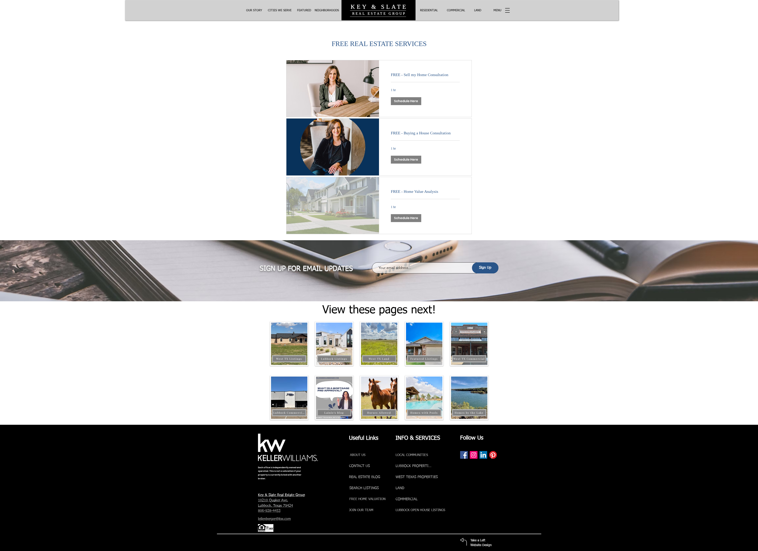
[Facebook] (464, 455)
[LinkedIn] (483, 455)
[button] (497, 10)
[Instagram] (474, 455)
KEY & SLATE (379, 6)
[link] (425, 74)
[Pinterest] (493, 455)
